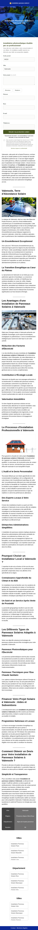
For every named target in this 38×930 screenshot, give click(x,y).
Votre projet (9, 75)
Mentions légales (22, 928)
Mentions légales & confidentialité (19, 148)
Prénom (5, 94)
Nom (4, 104)
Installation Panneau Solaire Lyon (17, 858)
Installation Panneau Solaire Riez (17, 875)
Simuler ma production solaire (19, 132)
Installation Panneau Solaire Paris (17, 845)
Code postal (7, 56)
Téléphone (6, 123)
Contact (13, 928)
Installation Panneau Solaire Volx (17, 889)
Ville (4, 65)
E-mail (5, 113)
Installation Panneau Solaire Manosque (17, 882)
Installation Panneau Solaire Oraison (17, 919)
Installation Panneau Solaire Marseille (17, 852)
